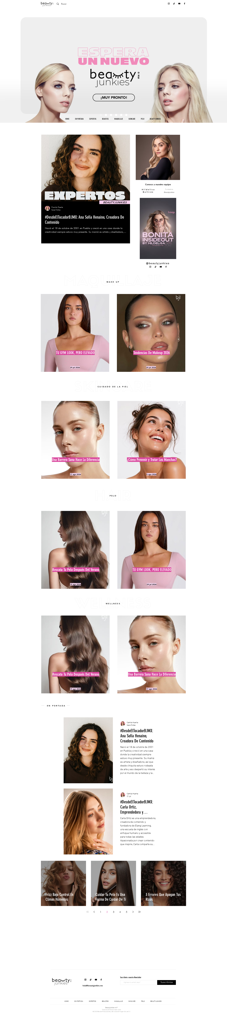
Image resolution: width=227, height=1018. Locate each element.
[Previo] (17, 65)
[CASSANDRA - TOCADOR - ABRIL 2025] (126, 115)
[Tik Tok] (174, 3)
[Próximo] (210, 65)
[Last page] (139, 912)
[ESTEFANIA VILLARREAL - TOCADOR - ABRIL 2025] (111, 115)
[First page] (87, 912)
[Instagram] (169, 3)
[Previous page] (94, 912)
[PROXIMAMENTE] (101, 115)
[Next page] (133, 912)
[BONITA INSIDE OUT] (106, 115)
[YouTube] (179, 3)
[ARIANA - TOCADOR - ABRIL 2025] (116, 115)
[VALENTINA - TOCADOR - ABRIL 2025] (121, 115)
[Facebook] (184, 3)
